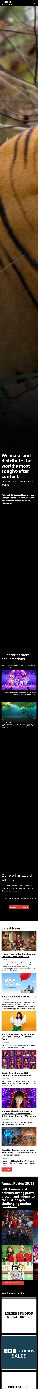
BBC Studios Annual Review (13, 1283)
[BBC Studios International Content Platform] (19, 1352)
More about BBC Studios (19, 907)
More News (7, 1169)
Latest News (11, 928)
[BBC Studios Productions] (19, 1316)
